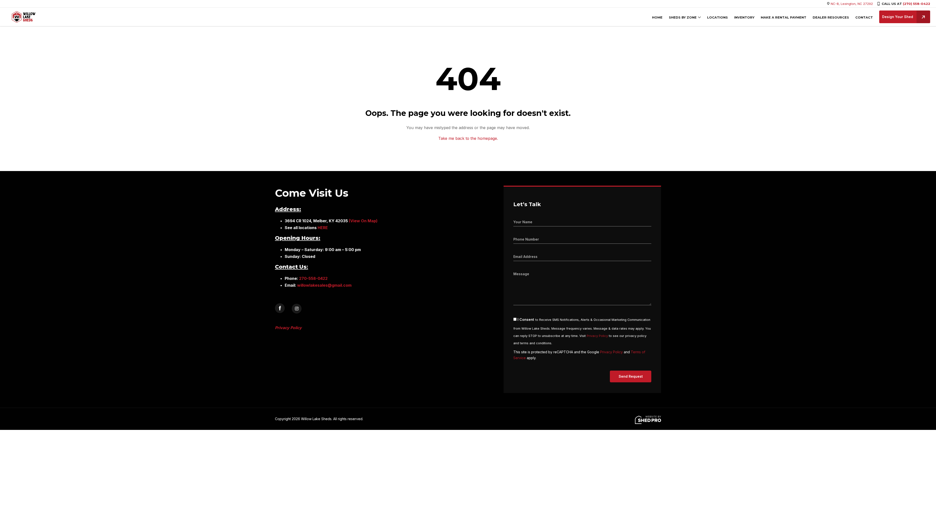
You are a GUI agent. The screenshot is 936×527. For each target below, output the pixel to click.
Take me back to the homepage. (468, 138)
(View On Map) (363, 220)
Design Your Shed (897, 17)
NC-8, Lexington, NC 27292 (852, 4)
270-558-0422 (313, 278)
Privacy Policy (597, 336)
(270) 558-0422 (916, 4)
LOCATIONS (717, 17)
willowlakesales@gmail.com (324, 285)
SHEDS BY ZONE (683, 17)
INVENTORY (744, 17)
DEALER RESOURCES (831, 17)
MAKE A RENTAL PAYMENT (783, 17)
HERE (323, 227)
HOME (657, 17)
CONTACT (864, 17)
